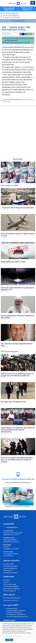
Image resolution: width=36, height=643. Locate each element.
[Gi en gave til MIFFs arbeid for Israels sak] (18, 474)
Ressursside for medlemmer (11, 588)
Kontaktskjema (12, 527)
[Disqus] (18, 129)
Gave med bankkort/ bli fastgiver (16, 610)
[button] (28, 34)
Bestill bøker (18, 159)
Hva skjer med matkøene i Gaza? (13, 402)
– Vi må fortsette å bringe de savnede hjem (17, 208)
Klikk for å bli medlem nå (27, 9)
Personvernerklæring (9, 590)
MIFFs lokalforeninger (9, 584)
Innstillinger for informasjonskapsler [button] (13, 636)
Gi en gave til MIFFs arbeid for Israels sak (18, 479)
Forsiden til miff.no (8, 564)
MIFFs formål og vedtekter (11, 586)
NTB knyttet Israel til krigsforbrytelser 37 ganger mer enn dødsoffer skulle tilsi (17, 375)
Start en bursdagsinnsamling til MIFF (17, 616)
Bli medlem (6, 580)
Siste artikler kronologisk (10, 566)
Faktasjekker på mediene (10, 572)
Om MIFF (6, 582)
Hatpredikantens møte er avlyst (13, 262)
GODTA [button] (9, 640)
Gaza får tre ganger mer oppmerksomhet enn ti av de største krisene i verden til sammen (17, 460)
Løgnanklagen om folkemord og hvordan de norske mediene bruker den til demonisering (18, 430)
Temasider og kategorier (10, 568)
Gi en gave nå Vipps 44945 (9, 9)
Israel (22, 67)
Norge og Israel (7, 570)
